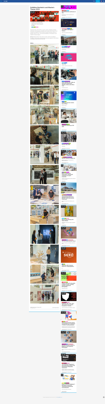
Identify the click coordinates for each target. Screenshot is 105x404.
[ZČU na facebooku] (104, 397)
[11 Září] (68, 95)
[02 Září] (68, 167)
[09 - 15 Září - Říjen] (68, 136)
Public (71, 28)
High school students (64, 28)
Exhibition (68, 218)
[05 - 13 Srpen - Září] (68, 276)
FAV (62, 194)
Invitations (97, 1)
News (94, 1)
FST (62, 143)
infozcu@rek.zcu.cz (59, 397)
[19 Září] (68, 74)
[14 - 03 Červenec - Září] (68, 315)
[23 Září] (68, 40)
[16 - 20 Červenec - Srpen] (68, 296)
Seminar (63, 172)
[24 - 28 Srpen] (68, 232)
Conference (64, 10)
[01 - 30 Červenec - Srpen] (68, 357)
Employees (69, 46)
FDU (62, 10)
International (64, 302)
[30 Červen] (68, 377)
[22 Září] (68, 57)
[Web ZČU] (1, 1)
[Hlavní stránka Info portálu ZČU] (5, 1)
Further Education (64, 124)
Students (68, 10)
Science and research (67, 81)
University (68, 28)
